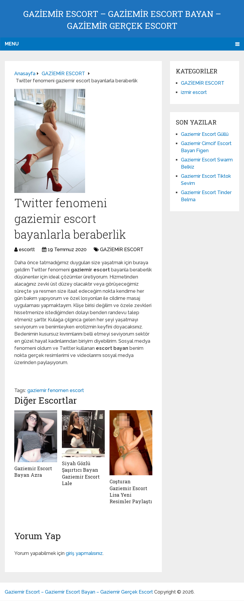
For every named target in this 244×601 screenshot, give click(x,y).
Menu (12, 44)
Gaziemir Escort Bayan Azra (33, 471)
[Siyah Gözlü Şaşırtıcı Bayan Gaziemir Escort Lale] (83, 433)
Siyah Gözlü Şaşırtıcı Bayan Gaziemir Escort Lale (81, 473)
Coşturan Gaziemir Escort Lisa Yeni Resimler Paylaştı (131, 491)
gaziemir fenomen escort (55, 390)
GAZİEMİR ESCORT (121, 249)
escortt (27, 249)
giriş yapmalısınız (84, 553)
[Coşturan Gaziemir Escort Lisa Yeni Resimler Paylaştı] (131, 443)
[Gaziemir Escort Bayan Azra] (35, 436)
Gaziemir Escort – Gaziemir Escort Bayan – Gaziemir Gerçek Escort (79, 592)
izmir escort (194, 92)
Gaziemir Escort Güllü (205, 134)
